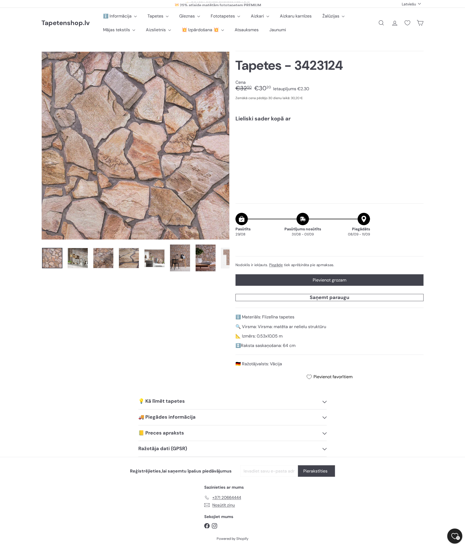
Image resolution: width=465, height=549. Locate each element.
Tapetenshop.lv (65, 23)
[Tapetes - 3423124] (329, 144)
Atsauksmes (247, 30)
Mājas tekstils (117, 30)
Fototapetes (223, 16)
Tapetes (155, 16)
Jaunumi (277, 30)
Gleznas (187, 16)
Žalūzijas (331, 16)
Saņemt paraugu (329, 297)
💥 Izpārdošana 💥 (201, 30)
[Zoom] (135, 145)
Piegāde (276, 265)
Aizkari (258, 16)
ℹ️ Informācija (118, 16)
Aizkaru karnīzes (296, 16)
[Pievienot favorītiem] (416, 137)
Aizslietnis (156, 30)
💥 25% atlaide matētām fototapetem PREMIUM (217, 3)
